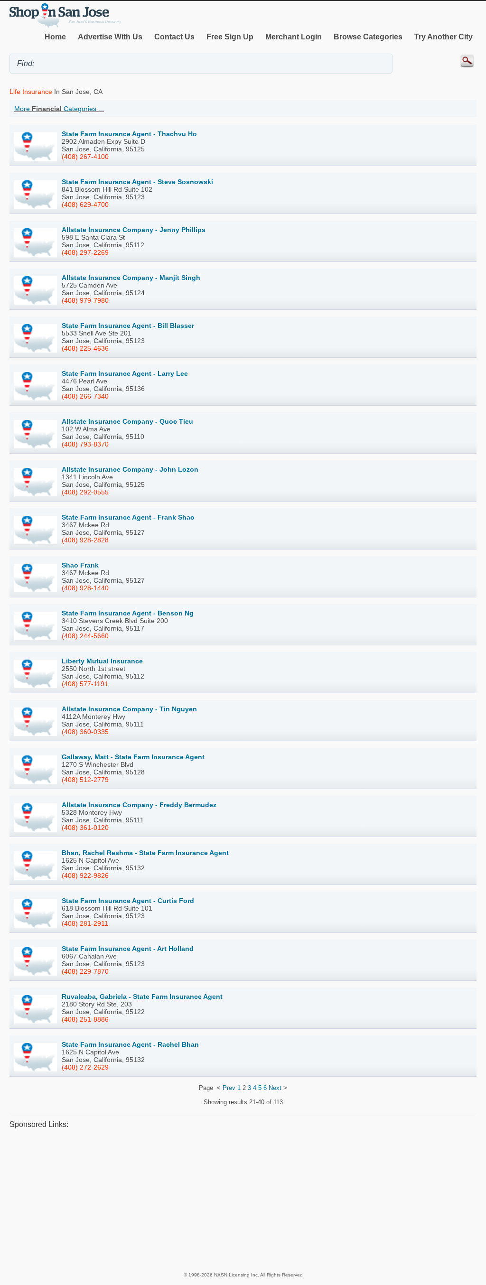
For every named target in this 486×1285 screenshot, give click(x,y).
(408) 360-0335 (85, 732)
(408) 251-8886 (85, 1019)
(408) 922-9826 (85, 875)
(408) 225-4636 (85, 348)
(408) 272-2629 (85, 1067)
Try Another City (443, 37)
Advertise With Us (110, 37)
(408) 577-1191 (85, 684)
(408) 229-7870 (85, 971)
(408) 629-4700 (85, 204)
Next (275, 1087)
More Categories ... (59, 108)
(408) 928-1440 (85, 588)
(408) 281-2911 (85, 923)
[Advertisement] (243, 1200)
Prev (229, 1087)
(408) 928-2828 (85, 540)
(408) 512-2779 (85, 779)
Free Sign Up (229, 37)
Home (55, 37)
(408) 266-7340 (85, 396)
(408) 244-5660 (85, 636)
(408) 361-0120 (85, 827)
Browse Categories (368, 37)
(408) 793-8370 (85, 444)
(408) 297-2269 (85, 252)
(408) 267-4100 (85, 156)
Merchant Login (293, 37)
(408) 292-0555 (85, 492)
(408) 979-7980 (85, 300)
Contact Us (174, 37)
